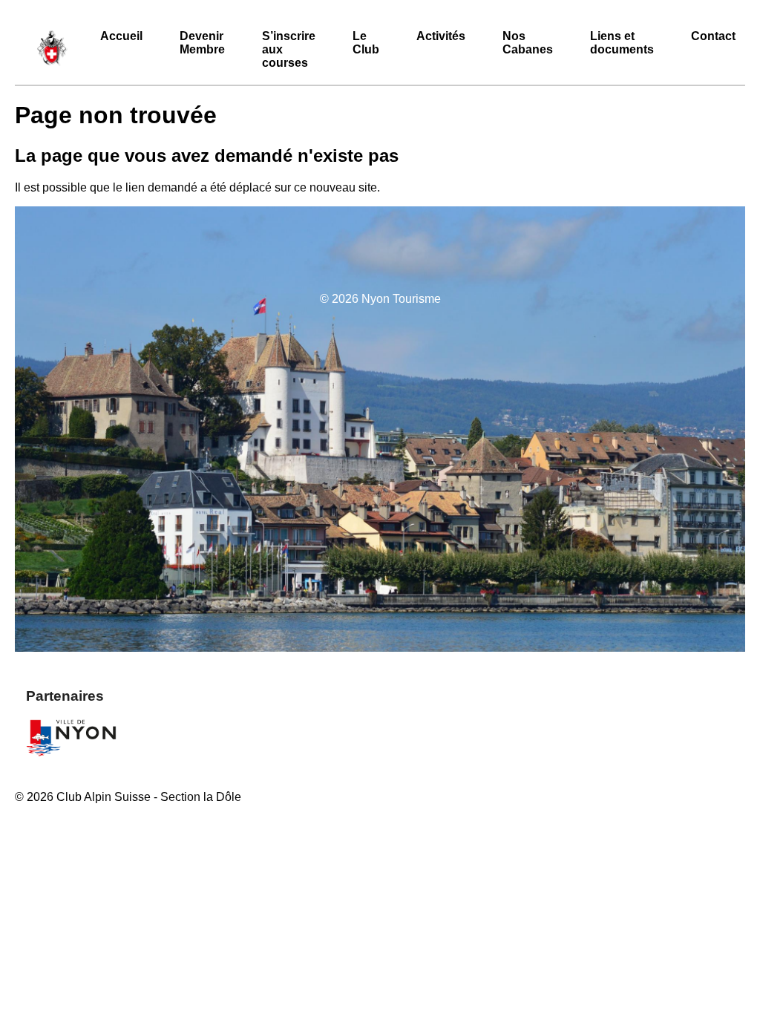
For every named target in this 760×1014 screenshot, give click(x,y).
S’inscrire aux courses (288, 49)
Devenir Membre (202, 43)
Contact (713, 36)
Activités (440, 36)
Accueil (121, 36)
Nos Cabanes (527, 43)
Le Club (366, 43)
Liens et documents (622, 43)
